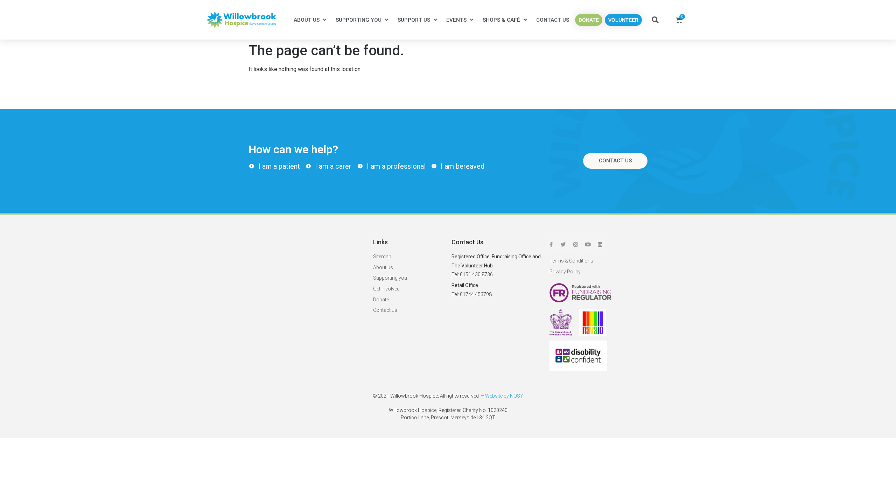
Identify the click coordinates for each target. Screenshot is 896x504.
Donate (589, 20)
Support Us (414, 20)
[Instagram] (575, 244)
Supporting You (359, 20)
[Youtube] (588, 244)
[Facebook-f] (551, 244)
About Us (307, 20)
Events (456, 20)
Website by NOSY (504, 396)
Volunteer (623, 20)
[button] (655, 20)
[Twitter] (563, 244)
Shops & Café (501, 20)
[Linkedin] (600, 244)
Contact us (552, 20)
